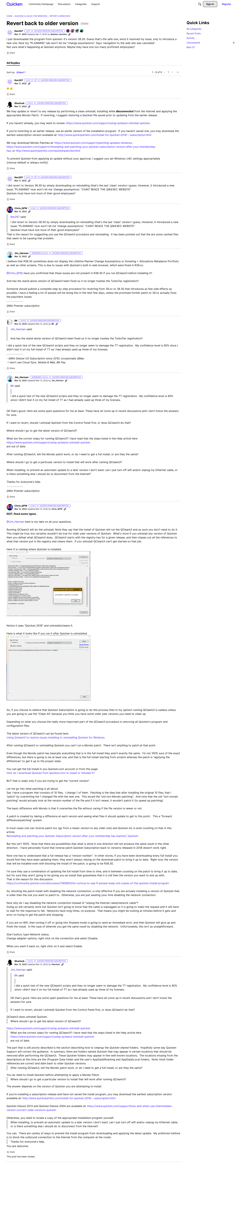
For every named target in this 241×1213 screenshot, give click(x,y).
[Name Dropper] (68, 31)
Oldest (20, 72)
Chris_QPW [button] (20, 208)
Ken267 (15, 216)
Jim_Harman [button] (21, 253)
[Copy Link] (69, 34)
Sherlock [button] (19, 103)
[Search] (200, 4)
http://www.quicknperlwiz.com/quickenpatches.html (48, 150)
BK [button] (16, 320)
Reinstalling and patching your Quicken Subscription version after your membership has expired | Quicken (72, 836)
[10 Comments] (77, 31)
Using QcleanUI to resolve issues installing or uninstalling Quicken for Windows (56, 737)
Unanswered (210, 42)
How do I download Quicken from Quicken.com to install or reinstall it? (51, 773)
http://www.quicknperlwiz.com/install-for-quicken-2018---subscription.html (104, 135)
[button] (10, 32)
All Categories (194, 28)
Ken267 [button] (18, 31)
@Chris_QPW (14, 273)
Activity (191, 38)
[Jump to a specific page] (177, 72)
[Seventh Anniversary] (73, 31)
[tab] (13, 63)
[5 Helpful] (82, 31)
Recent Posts (194, 33)
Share (11, 53)
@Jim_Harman (15, 521)
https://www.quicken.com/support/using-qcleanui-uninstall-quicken (108, 123)
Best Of (191, 47)
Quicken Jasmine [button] (58, 34)
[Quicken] (14, 4)
